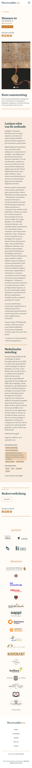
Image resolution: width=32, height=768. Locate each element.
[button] (28, 3)
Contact (16, 746)
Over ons (16, 742)
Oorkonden (16, 734)
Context (16, 738)
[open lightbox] (16, 65)
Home (16, 730)
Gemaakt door (16, 754)
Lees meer (7, 499)
